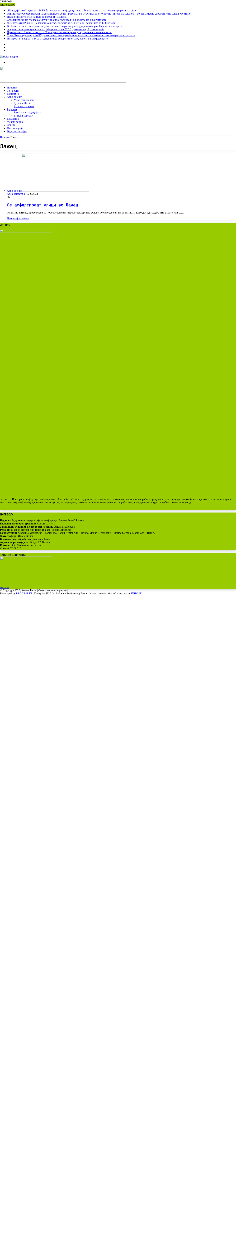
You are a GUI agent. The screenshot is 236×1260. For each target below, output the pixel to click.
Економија (13, 93)
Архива (4, 587)
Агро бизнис (14, 96)
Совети (11, 124)
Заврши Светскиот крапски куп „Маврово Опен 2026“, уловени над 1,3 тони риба (55, 29)
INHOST (136, 593)
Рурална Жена (22, 103)
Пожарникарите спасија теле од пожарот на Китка (37, 16)
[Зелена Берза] (9, 56)
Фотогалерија (15, 128)
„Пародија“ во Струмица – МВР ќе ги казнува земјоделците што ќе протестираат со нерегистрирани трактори (72, 10)
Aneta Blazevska (16, 193)
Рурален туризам (24, 106)
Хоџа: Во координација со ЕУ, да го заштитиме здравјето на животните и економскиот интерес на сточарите (71, 35)
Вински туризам (23, 115)
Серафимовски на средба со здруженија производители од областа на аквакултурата (56, 19)
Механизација (15, 121)
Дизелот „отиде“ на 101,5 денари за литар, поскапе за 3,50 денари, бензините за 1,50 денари (61, 22)
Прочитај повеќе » (18, 218)
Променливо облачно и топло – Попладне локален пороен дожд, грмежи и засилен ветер (59, 32)
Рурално (12, 109)
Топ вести (13, 90)
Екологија (13, 118)
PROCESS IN (24, 593)
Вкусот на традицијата (27, 112)
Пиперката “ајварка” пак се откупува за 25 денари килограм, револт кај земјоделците (57, 38)
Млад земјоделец (24, 100)
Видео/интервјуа (17, 131)
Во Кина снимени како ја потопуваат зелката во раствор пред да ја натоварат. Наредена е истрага (64, 26)
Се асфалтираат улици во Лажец (42, 205)
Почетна (12, 87)
